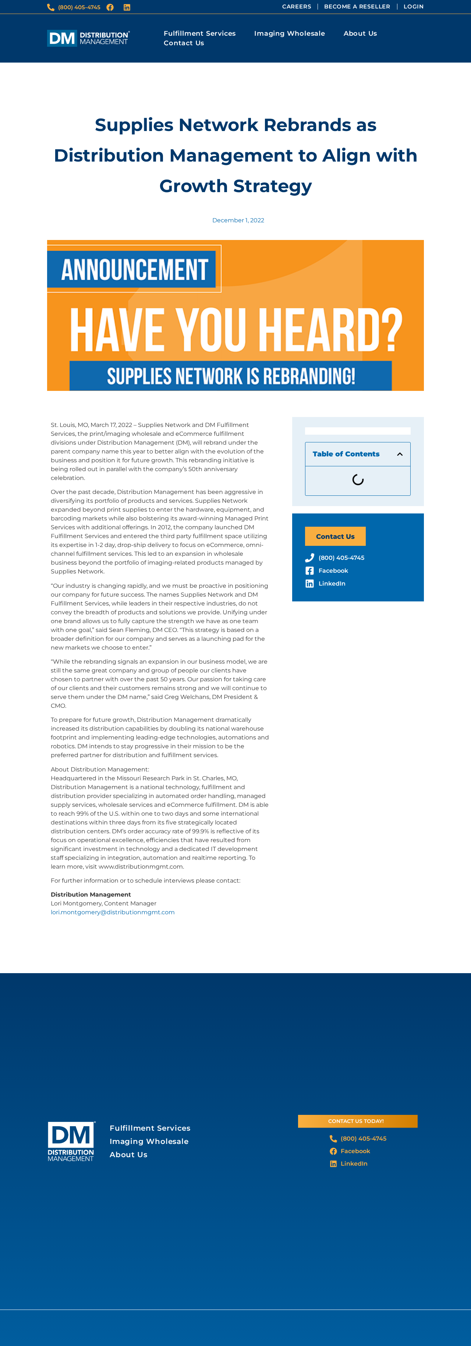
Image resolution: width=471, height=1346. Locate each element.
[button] (400, 454)
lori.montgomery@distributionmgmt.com (113, 912)
